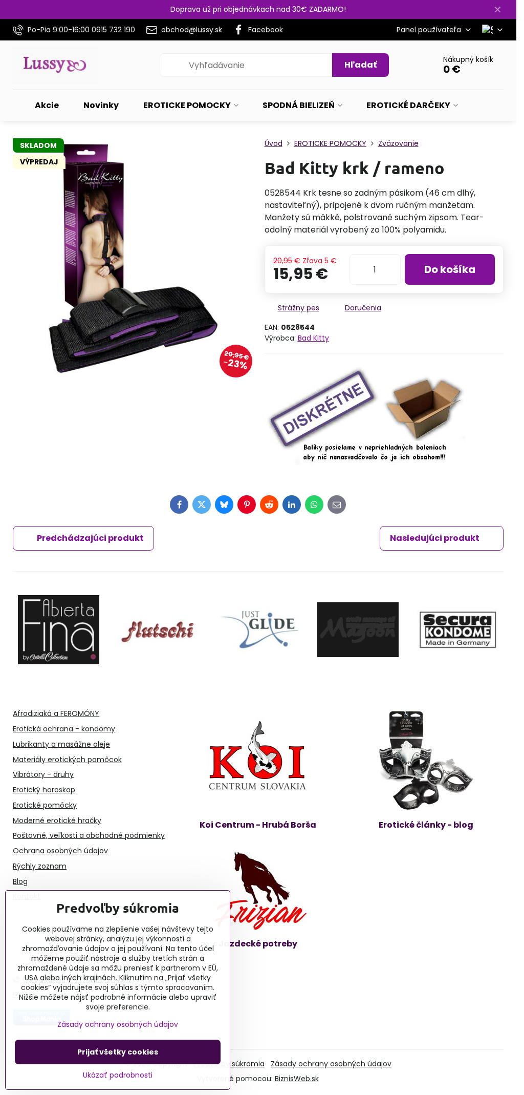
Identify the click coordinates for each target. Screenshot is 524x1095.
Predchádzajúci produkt (90, 538)
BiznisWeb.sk (297, 1078)
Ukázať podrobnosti (117, 1075)
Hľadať (360, 65)
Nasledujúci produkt (434, 538)
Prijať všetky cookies (117, 1052)
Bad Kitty (313, 338)
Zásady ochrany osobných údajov (331, 1064)
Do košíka (449, 269)
